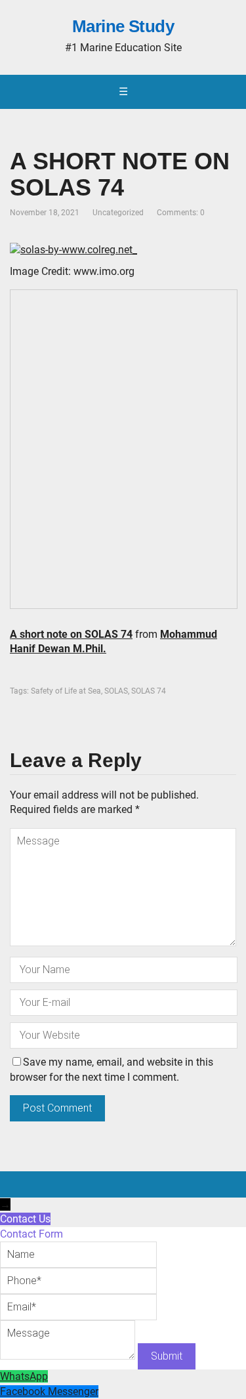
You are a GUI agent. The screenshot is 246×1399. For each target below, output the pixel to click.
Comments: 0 (181, 212)
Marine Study (123, 27)
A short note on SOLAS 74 (71, 634)
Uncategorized (118, 212)
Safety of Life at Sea (66, 691)
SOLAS (116, 691)
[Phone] (78, 1280)
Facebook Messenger (49, 1391)
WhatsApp (24, 1376)
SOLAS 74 (148, 691)
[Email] (78, 1307)
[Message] (69, 1356)
